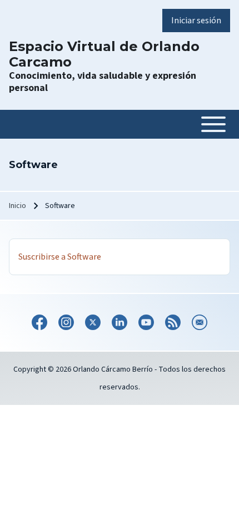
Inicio (17, 205)
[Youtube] (146, 322)
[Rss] (173, 322)
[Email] (199, 322)
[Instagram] (66, 322)
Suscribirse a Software (59, 257)
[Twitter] (93, 322)
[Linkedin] (119, 322)
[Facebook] (39, 322)
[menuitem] (196, 20)
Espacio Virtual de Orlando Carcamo (104, 54)
